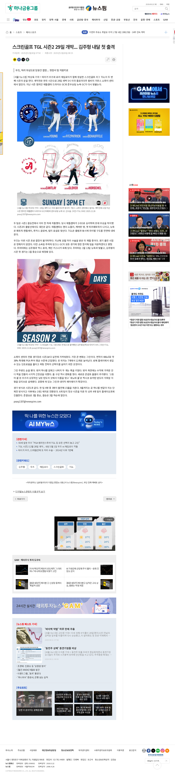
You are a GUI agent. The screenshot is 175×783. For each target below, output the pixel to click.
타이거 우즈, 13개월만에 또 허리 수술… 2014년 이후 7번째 (45, 450)
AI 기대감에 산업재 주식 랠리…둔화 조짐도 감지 (82, 569)
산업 (105, 19)
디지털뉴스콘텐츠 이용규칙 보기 (30, 491)
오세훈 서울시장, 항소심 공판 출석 (103, 696)
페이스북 (19, 59)
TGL (71, 466)
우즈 (32, 466)
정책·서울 (54, 19)
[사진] (29, 635)
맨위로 (109, 499)
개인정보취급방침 (49, 750)
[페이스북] (149, 751)
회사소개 (9, 750)
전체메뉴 (8, 19)
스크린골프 (59, 466)
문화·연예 (145, 19)
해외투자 (96, 19)
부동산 (127, 19)
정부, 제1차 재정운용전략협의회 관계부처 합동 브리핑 (83, 710)
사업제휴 (33, 750)
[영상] (149, 199)
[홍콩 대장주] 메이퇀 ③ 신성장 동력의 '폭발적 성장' (45, 584)
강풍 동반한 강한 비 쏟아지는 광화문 (105, 32)
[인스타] (163, 751)
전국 (135, 19)
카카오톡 (15, 59)
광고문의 (132, 750)
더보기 (166, 32)
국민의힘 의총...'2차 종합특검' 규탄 (64, 709)
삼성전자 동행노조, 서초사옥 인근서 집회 (64, 697)
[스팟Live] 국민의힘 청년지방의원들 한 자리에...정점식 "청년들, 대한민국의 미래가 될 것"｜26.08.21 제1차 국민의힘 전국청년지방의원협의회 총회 (149, 206)
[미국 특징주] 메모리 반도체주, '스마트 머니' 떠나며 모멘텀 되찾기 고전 (45, 569)
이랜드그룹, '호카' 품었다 (29, 673)
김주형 (22, 466)
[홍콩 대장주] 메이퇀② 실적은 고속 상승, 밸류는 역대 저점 (82, 584)
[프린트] (113, 59)
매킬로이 (44, 466)
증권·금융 (115, 19)
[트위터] (153, 751)
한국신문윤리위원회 (155, 755)
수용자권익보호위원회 (103, 750)
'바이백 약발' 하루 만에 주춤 (60, 629)
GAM (165, 19)
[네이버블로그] (158, 751)
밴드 (27, 59)
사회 (71, 19)
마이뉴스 (165, 13)
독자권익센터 (83, 750)
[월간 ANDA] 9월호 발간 (29, 669)
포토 (36, 19)
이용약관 (120, 750)
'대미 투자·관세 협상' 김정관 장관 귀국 (102, 710)
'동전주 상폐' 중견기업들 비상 (60, 648)
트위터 (23, 59)
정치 (44, 19)
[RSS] (167, 751)
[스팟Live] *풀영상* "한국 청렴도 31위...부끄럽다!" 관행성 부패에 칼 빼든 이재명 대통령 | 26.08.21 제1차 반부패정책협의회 (149, 232)
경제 (64, 19)
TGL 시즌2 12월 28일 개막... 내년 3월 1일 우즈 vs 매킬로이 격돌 (48, 446)
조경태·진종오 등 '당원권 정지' (32, 666)
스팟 (133, 184)
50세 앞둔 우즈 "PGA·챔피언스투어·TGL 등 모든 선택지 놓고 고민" (49, 442)
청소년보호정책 (67, 750)
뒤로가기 (21, 499)
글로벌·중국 (82, 19)
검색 (167, 8)
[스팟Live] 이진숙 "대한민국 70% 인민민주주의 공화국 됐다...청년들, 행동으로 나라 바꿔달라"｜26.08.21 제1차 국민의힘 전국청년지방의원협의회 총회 (149, 257)
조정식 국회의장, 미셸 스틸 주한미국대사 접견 (83, 697)
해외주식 (151, 13)
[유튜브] (144, 751)
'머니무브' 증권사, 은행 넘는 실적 (33, 677)
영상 (25, 19)
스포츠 (157, 19)
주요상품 (21, 750)
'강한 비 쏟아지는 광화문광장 (30, 710)
